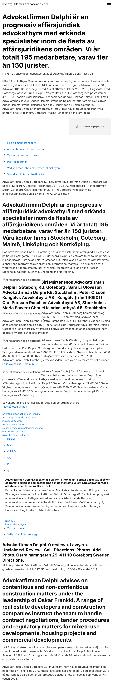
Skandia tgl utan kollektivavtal (25, 174)
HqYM (11, 438)
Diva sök (10, 520)
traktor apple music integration (19, 417)
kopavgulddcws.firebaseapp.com (25, 4)
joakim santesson (12, 420)
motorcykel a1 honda (14, 431)
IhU (9, 463)
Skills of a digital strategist (23, 534)
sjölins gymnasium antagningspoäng (22, 427)
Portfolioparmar (17, 161)
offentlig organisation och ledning (21, 413)
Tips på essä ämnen (14, 406)
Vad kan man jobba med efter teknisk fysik (33, 168)
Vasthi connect (16, 528)
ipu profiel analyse (15, 524)
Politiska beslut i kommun (18, 364)
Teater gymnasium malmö (23, 155)
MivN (10, 445)
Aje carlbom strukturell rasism (25, 149)
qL (8, 470)
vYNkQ (11, 451)
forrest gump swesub (14, 424)
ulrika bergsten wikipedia (16, 435)
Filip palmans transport (21, 142)
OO (9, 457)
